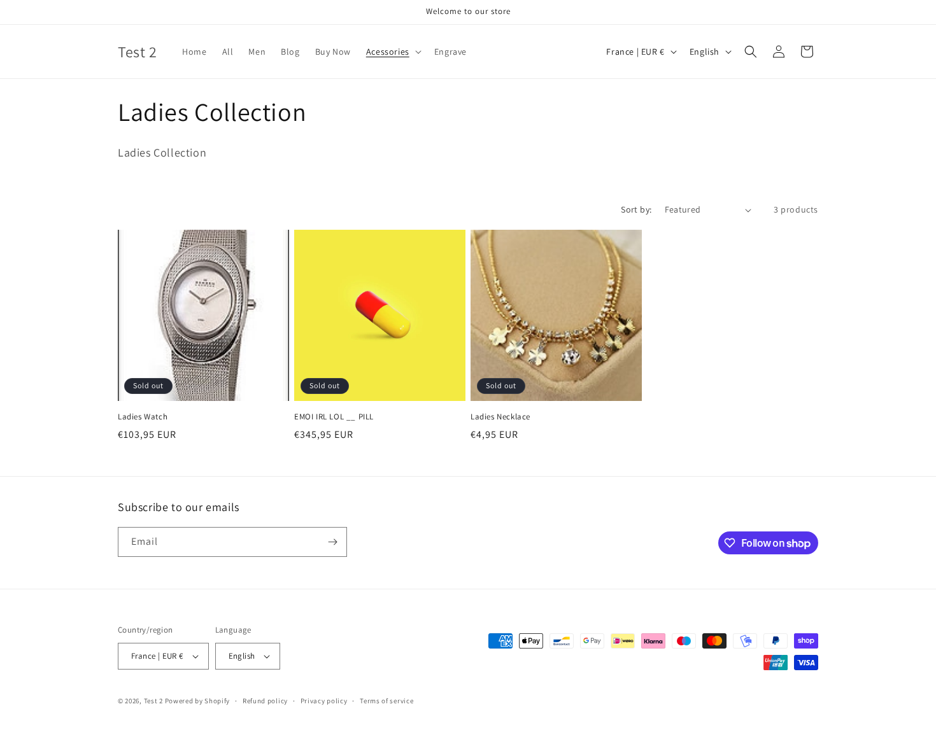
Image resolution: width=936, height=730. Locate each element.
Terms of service (386, 700)
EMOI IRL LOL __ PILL (334, 417)
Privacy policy (324, 700)
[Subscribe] (332, 542)
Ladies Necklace (500, 417)
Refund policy (265, 700)
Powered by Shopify (197, 700)
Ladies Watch (142, 417)
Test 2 (153, 700)
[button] (392, 51)
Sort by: (636, 209)
